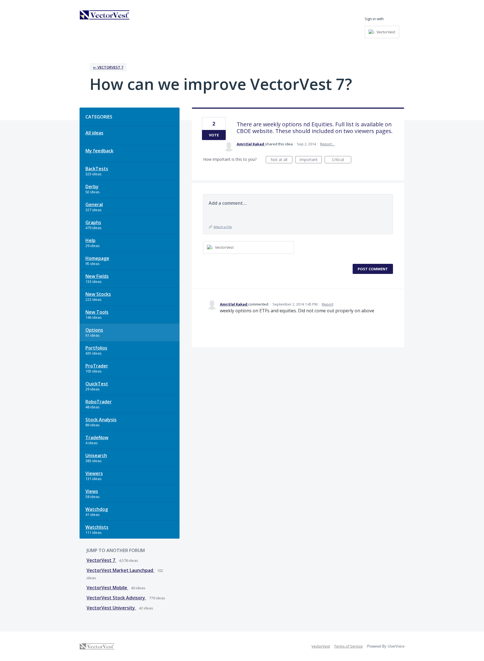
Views (91, 491)
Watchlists (96, 527)
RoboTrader (98, 402)
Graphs (93, 222)
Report (327, 304)
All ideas (94, 133)
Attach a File (223, 227)
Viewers (94, 473)
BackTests (96, 169)
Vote (214, 135)
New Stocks (98, 294)
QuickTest (96, 384)
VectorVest (320, 646)
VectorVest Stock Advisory (116, 598)
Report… (327, 143)
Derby (92, 186)
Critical (341, 160)
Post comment (373, 268)
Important (310, 160)
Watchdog (96, 509)
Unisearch (96, 455)
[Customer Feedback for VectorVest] (105, 15)
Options (94, 330)
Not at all (281, 160)
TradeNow (96, 437)
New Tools (96, 312)
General (94, 204)
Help (90, 240)
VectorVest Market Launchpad (120, 570)
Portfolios (96, 348)
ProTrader (96, 366)
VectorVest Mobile (107, 588)
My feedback (99, 151)
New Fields (97, 276)
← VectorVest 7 (108, 67)
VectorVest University (111, 608)
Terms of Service (348, 646)
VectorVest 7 (101, 560)
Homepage (97, 258)
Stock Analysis (101, 419)
